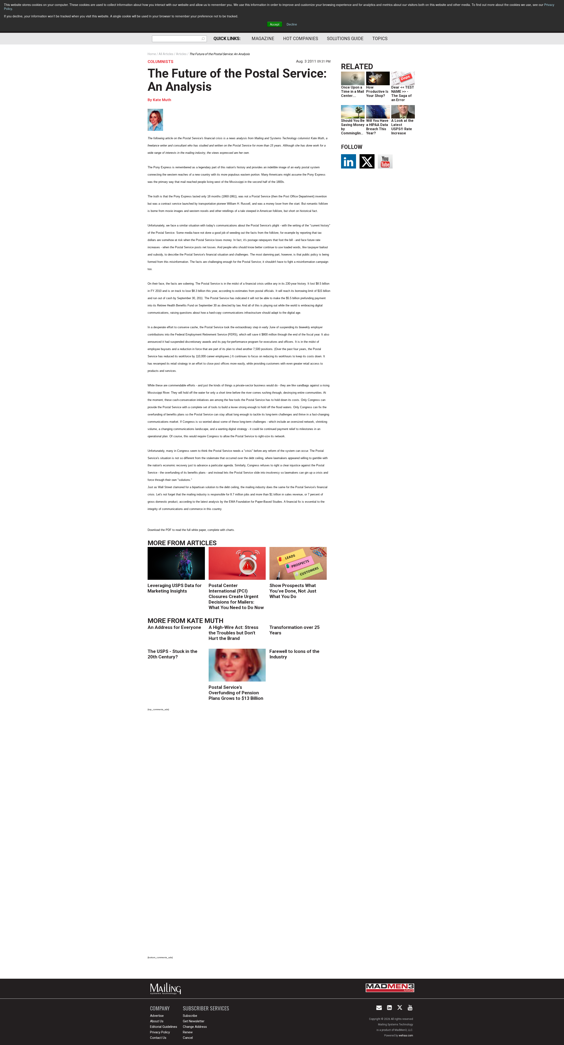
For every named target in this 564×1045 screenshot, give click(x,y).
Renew (188, 1032)
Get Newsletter (193, 1021)
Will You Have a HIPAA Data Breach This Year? (377, 127)
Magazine (263, 38)
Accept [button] (274, 24)
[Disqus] (239, 776)
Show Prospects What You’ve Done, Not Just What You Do (292, 591)
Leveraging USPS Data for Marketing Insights (175, 588)
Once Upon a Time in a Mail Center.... (352, 91)
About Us (156, 1021)
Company (160, 1008)
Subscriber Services (206, 1008)
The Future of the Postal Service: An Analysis (237, 80)
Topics (380, 38)
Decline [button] (292, 24)
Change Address (195, 1027)
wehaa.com (406, 1035)
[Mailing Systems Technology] (166, 989)
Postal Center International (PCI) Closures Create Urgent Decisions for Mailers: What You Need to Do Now (236, 596)
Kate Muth (162, 100)
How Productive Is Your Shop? (377, 91)
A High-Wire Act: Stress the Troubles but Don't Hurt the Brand (233, 633)
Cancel (188, 1038)
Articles (202, 543)
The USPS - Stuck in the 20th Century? (172, 654)
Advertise (157, 1016)
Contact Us (158, 1038)
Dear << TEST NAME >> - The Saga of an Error (402, 93)
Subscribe (190, 1016)
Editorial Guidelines (163, 1027)
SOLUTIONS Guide (345, 38)
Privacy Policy (160, 1032)
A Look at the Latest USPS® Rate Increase (402, 127)
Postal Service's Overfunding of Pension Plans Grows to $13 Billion (236, 693)
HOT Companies (300, 38)
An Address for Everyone (174, 627)
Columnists (160, 61)
